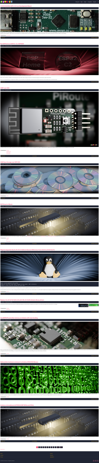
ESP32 (7, 195)
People (85, 1)
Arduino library (62, 236)
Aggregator (52, 456)
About (1, 453)
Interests (94, 1)
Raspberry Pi (8, 151)
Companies (90, 1)
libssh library (43, 236)
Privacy (1, 456)
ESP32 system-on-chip (52, 236)
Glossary (51, 455)
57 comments (34, 441)
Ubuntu (7, 291)
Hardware (8, 309)
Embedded (8, 35)
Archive (51, 453)
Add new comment (94, 37)
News (81, 1)
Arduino (7, 150)
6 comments (34, 243)
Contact (1, 455)
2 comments (34, 311)
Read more (3, 37)
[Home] (6, 1)
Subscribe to (2, 449)
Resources (77, 1)
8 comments (34, 293)
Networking (8, 152)
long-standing (29, 236)
